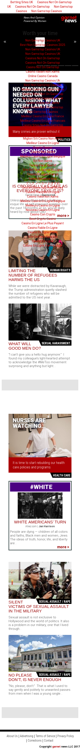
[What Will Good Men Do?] (40, 322)
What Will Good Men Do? (25, 346)
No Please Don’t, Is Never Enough (35, 677)
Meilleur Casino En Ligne (42, 143)
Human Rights (60, 270)
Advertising (26, 736)
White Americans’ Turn (40, 522)
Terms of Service (45, 736)
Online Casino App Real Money (42, 187)
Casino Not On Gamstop (42, 67)
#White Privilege (38, 491)
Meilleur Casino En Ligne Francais (42, 120)
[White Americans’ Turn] (40, 505)
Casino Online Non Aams (42, 103)
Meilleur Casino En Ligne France (42, 89)
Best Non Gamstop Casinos (43, 85)
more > (63, 547)
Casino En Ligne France (42, 174)
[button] (16, 19)
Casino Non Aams (43, 152)
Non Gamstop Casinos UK (42, 40)
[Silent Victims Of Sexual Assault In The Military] (40, 580)
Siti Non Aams (42, 161)
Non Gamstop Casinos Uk (42, 80)
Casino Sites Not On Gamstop (42, 94)
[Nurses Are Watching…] (40, 435)
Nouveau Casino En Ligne (43, 210)
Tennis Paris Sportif (42, 165)
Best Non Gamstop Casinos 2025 (42, 45)
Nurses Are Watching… (29, 423)
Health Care (61, 475)
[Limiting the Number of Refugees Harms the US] (40, 248)
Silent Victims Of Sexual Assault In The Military (39, 606)
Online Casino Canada (43, 76)
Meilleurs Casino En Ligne (43, 205)
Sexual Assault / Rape (54, 601)
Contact (48, 740)
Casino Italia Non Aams (42, 196)
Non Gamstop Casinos (46, 11)
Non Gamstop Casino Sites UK (42, 98)
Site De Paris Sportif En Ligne (43, 169)
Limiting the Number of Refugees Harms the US (33, 275)
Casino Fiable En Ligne (43, 227)
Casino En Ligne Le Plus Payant (43, 223)
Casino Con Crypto (42, 214)
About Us (12, 736)
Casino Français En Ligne (43, 192)
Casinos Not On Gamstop (32, 6)
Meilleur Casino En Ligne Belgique (42, 156)
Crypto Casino (42, 147)
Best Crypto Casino (42, 218)
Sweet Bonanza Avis (43, 178)
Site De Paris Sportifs (42, 236)
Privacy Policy (65, 736)
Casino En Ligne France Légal (42, 245)
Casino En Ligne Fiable (43, 232)
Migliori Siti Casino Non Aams (43, 138)
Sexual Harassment (56, 343)
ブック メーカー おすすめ (43, 183)
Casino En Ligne (42, 241)
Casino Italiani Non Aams (43, 71)
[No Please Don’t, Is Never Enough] (40, 653)
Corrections (35, 740)
